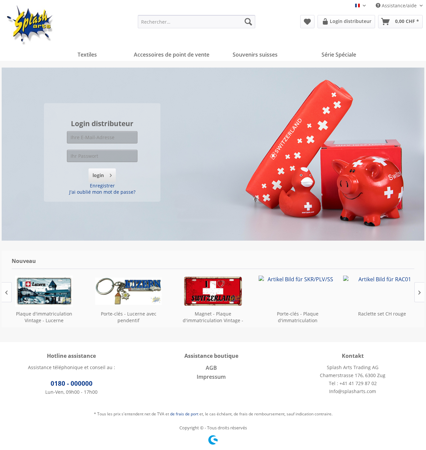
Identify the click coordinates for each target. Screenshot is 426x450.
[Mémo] (307, 21)
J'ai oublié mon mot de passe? (102, 192)
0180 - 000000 (72, 383)
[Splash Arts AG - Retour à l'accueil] (30, 25)
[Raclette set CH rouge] (382, 291)
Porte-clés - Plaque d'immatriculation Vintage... (298, 317)
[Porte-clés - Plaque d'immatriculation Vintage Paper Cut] (297, 291)
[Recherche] (248, 21)
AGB (211, 367)
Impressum (211, 376)
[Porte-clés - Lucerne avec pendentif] (128, 291)
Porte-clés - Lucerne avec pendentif (128, 317)
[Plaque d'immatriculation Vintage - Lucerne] (44, 291)
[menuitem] (196, 21)
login (98, 175)
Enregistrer (102, 185)
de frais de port (184, 414)
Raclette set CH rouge (382, 314)
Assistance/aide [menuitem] (399, 5)
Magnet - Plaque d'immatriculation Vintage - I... (213, 317)
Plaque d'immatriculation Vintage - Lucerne (44, 317)
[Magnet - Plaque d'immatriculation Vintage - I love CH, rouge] (213, 291)
